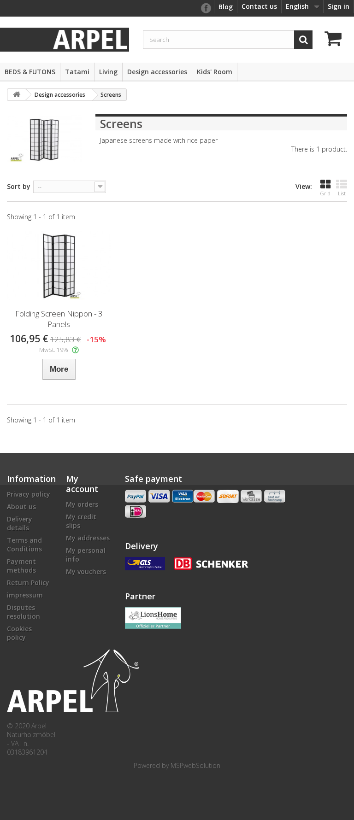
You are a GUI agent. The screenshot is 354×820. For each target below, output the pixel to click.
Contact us (259, 6)
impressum (25, 595)
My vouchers (86, 571)
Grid (325, 193)
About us (21, 506)
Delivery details (19, 523)
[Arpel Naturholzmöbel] (90, 39)
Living (108, 71)
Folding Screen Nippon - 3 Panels (59, 318)
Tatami (77, 71)
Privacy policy (28, 494)
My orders (82, 504)
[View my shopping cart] (335, 40)
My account (82, 483)
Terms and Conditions (24, 544)
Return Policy (28, 582)
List (342, 193)
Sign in (338, 6)
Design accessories (157, 71)
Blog (225, 6)
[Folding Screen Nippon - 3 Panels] (59, 265)
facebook (205, 8)
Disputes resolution (23, 612)
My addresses (88, 537)
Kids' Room (214, 71)
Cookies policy (19, 633)
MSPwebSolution (195, 765)
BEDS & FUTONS (30, 71)
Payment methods (21, 565)
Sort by (18, 186)
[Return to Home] (16, 94)
